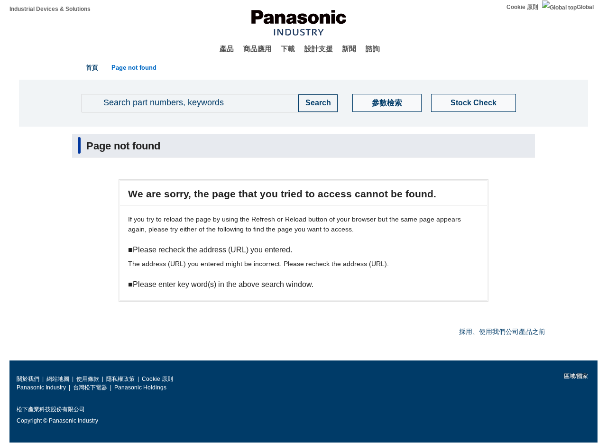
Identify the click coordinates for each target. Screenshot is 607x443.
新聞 (349, 49)
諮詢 (373, 49)
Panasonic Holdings (140, 387)
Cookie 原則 (522, 7)
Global (585, 7)
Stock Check (474, 103)
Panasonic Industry (41, 387)
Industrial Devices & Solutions (50, 9)
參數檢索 (387, 103)
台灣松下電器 (90, 387)
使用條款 (87, 379)
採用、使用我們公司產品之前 (502, 331)
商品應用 (257, 49)
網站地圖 (57, 379)
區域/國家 (575, 376)
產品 (227, 49)
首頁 (92, 67)
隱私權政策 (120, 379)
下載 (288, 49)
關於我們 (28, 379)
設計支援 (318, 49)
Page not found (133, 67)
